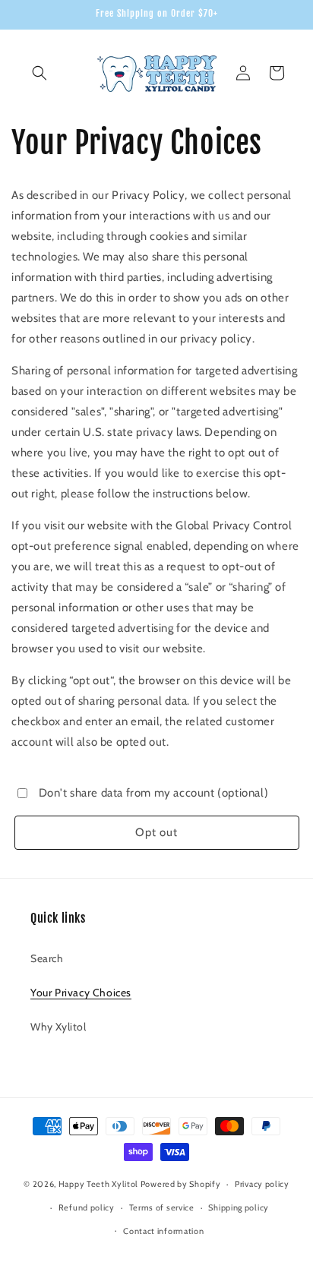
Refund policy (86, 1207)
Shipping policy (238, 1207)
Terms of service (161, 1207)
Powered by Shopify (181, 1184)
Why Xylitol (58, 1027)
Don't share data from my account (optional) (154, 793)
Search (47, 958)
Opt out (156, 832)
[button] (39, 73)
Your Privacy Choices (80, 992)
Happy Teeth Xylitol (98, 1184)
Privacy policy (262, 1184)
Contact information (163, 1231)
